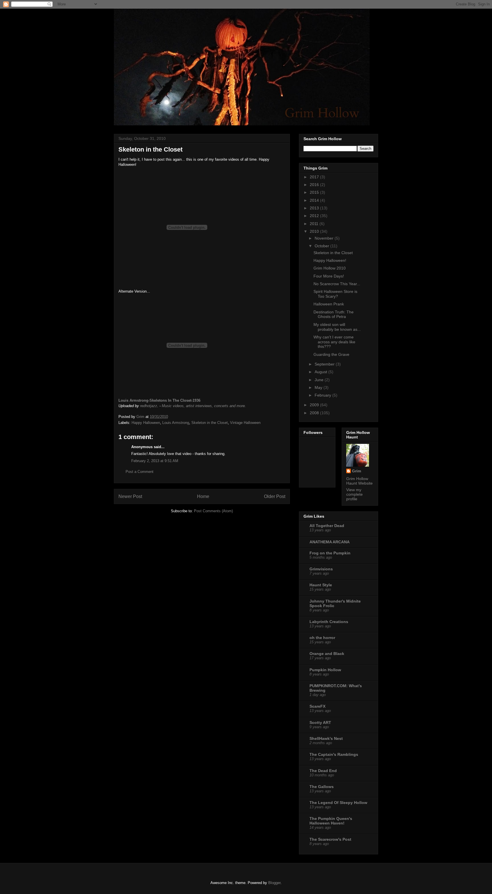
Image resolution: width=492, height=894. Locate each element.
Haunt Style (320, 585)
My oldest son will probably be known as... (337, 327)
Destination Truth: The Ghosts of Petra (333, 314)
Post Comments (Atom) (213, 511)
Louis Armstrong (175, 423)
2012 (315, 215)
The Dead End (323, 770)
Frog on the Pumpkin (329, 553)
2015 (315, 192)
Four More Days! (328, 276)
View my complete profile (354, 494)
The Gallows (321, 786)
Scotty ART (320, 722)
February (323, 395)
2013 (315, 208)
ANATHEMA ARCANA (329, 542)
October (322, 246)
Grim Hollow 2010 (329, 268)
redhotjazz (148, 406)
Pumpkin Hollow (325, 670)
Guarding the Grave (331, 354)
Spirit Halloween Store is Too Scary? (335, 294)
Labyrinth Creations (328, 621)
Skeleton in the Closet (209, 423)
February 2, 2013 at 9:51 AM (154, 461)
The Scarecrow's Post (330, 839)
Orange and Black (326, 653)
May (319, 387)
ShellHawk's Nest (326, 738)
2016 (315, 184)
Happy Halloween (146, 423)
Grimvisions (321, 569)
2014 (315, 200)
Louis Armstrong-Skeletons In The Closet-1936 (159, 400)
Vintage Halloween (245, 423)
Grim (356, 471)
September (325, 364)
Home (203, 496)
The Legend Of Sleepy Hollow (338, 802)
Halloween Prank (328, 304)
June (320, 379)
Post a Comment (139, 472)
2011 (314, 223)
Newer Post (130, 496)
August (321, 372)
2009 (315, 405)
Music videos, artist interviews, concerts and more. (204, 406)
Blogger (274, 883)
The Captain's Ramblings (333, 754)
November (325, 238)
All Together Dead (326, 525)
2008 (315, 413)
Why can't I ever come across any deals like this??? (334, 342)
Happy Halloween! (329, 260)
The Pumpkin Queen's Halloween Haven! (330, 820)
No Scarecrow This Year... (336, 283)
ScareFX (317, 706)
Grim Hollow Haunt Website (359, 480)
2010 (315, 231)
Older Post (274, 496)
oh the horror (322, 637)
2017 (315, 177)
